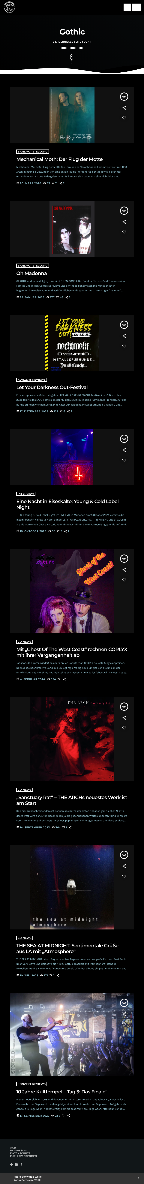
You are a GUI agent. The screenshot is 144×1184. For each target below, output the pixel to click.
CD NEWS (25, 641)
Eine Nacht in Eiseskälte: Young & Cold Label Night (67, 504)
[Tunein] (11, 1164)
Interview (26, 493)
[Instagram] (16, 1164)
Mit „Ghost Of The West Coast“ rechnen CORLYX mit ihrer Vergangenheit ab (71, 652)
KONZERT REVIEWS (32, 379)
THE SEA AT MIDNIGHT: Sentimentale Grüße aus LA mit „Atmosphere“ (67, 948)
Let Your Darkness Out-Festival (52, 387)
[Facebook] (21, 1164)
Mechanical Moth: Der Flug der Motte (59, 159)
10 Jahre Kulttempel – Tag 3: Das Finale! (61, 1092)
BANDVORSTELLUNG (33, 151)
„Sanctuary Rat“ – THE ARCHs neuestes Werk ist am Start (71, 800)
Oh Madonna (31, 273)
